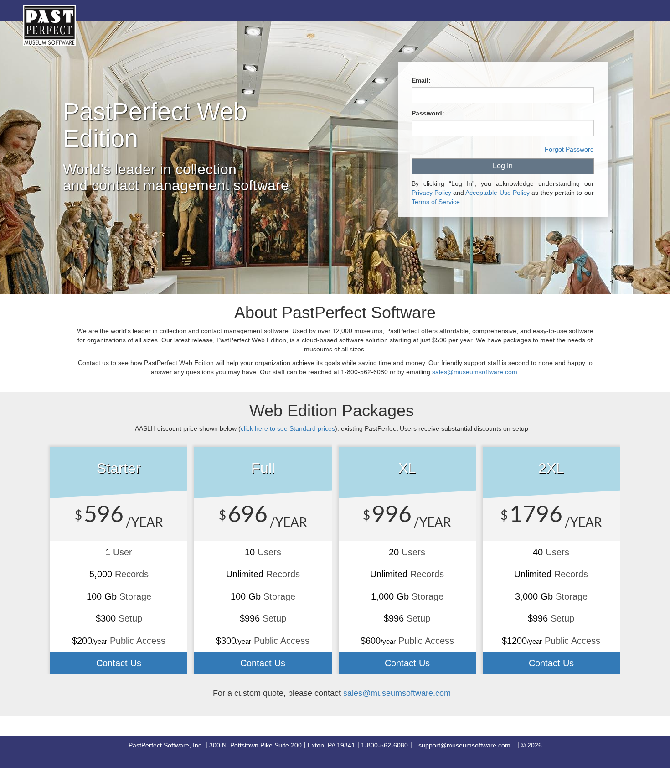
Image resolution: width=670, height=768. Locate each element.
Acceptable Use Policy (497, 192)
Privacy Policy (431, 192)
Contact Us (118, 663)
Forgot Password (569, 149)
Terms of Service (436, 201)
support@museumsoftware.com (464, 745)
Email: (421, 80)
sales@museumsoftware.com (397, 693)
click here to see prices (288, 428)
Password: (428, 113)
